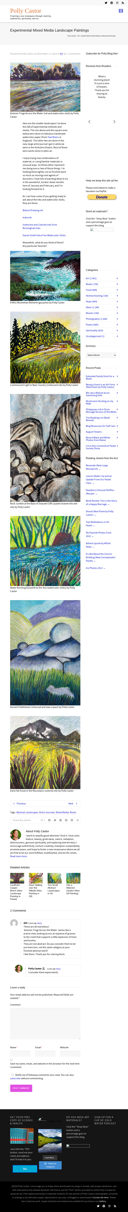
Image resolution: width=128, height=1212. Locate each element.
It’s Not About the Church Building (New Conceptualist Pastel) (100, 557)
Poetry (92, 324)
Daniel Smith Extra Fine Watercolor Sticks (44, 235)
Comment (15, 1004)
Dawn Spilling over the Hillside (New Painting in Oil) (35, 890)
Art (61, 53)
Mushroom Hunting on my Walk (99, 402)
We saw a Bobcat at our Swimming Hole (98, 394)
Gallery (102, 1201)
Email (38, 1047)
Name (13, 1047)
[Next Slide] (114, 121)
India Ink (27, 217)
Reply (39, 923)
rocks (73, 812)
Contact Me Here (100, 1197)
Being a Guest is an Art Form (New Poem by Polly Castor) (100, 386)
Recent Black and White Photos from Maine (98, 439)
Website (64, 1047)
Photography (96, 318)
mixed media (62, 812)
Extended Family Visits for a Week (100, 377)
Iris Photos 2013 (96, 568)
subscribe (15, 1078)
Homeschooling (97, 295)
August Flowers (94, 431)
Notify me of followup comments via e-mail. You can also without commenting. (42, 1076)
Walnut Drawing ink (33, 210)
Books (92, 284)
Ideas (92, 307)
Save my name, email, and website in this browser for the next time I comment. (44, 1065)
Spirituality (94, 330)
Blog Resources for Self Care (100, 426)
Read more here (18, 856)
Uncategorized (95, 336)
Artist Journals (47, 812)
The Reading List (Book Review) (98, 419)
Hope (91, 301)
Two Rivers (53, 137)
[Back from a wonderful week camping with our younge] (50, 1141)
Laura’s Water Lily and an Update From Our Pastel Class (99, 480)
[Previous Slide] (89, 121)
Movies (92, 313)
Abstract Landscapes (27, 812)
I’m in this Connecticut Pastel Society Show (101, 447)
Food (91, 290)
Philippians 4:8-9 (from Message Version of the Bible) (101, 411)
